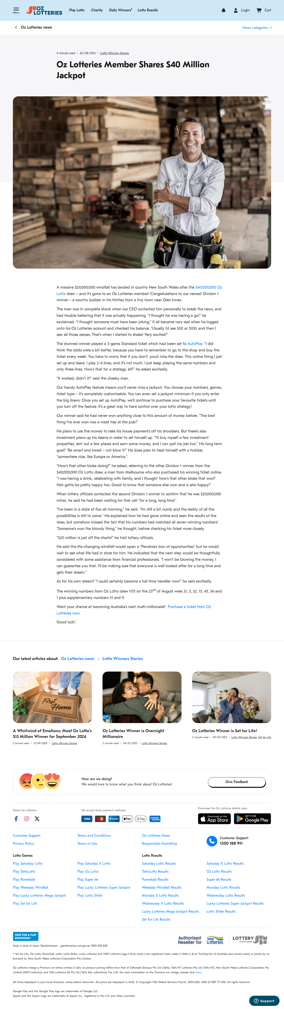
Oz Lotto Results (219, 872)
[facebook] (16, 818)
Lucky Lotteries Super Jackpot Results (235, 904)
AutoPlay (194, 344)
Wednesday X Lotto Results (163, 904)
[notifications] (223, 10)
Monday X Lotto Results (160, 896)
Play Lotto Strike (89, 896)
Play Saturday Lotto (28, 864)
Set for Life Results (156, 920)
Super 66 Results (219, 880)
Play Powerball (24, 880)
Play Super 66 (87, 880)
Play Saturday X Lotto (93, 864)
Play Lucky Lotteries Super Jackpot (103, 888)
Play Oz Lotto (88, 872)
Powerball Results (155, 880)
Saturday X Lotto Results (225, 864)
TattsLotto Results (155, 872)
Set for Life (264, 737)
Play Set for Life (25, 904)
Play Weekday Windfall (30, 888)
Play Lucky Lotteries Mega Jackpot (39, 896)
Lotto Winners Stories (114, 53)
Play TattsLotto (24, 872)
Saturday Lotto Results (159, 864)
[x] (37, 818)
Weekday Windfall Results (161, 888)
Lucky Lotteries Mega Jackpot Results (170, 912)
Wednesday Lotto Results (226, 896)
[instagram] (26, 818)
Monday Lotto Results (223, 888)
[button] (16, 11)
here (198, 972)
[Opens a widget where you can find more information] (264, 1001)
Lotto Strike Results (221, 912)
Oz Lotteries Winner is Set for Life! (224, 731)
